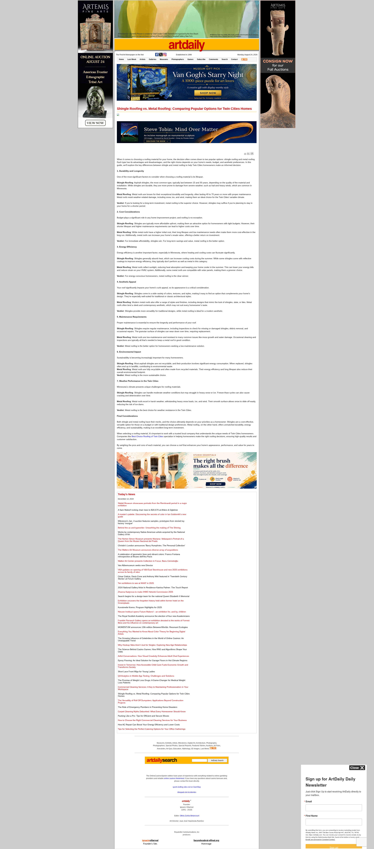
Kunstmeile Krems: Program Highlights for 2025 (140, 607)
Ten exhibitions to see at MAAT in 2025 (136, 583)
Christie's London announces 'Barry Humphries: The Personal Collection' (151, 545)
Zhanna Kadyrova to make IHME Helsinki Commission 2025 (145, 592)
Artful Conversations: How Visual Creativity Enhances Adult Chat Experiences (153, 656)
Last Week (131, 59)
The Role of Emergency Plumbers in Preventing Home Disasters (147, 707)
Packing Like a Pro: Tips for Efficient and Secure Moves (143, 716)
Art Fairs (217, 746)
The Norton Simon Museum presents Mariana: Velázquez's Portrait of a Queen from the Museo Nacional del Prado (151, 540)
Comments (213, 59)
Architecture (200, 743)
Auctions (209, 746)
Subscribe (201, 59)
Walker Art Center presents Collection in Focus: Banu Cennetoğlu (148, 561)
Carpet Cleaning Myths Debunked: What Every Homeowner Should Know (152, 711)
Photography (211, 743)
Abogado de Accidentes (186, 792)
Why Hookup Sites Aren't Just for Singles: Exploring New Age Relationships (152, 645)
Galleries (152, 59)
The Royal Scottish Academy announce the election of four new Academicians (154, 616)
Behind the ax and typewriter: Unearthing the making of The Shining (149, 528)
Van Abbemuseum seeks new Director (135, 565)
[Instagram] (165, 56)
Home (121, 59)
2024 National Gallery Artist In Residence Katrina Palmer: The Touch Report (153, 587)
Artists (142, 59)
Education (177, 749)
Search (225, 59)
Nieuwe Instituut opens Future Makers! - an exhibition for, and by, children (152, 612)
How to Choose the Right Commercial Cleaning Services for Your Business (152, 720)
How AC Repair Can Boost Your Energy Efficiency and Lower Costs (149, 724)
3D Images (195, 749)
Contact (234, 59)
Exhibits (168, 743)
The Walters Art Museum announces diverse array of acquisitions (148, 550)
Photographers (178, 59)
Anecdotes (161, 749)
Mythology (186, 749)
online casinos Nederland (174, 778)
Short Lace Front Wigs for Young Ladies (136, 671)
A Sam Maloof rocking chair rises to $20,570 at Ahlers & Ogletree (148, 510)
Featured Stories (198, 746)
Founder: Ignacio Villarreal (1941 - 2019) (186, 807)
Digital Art (191, 743)
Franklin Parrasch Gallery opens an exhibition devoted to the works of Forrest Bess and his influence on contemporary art (153, 621)
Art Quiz (169, 749)
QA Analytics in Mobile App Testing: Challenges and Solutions (146, 676)
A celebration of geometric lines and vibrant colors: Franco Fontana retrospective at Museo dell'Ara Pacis (149, 555)
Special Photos (172, 746)
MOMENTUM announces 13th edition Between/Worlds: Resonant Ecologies (153, 627)
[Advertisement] (223, 513)
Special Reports (185, 746)
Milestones (182, 743)
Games (190, 59)
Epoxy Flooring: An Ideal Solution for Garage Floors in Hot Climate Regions (152, 660)
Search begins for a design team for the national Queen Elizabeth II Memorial (153, 596)
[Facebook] (157, 56)
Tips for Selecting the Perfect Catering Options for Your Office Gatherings (151, 729)
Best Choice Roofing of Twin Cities (147, 436)
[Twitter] (161, 56)
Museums (164, 59)
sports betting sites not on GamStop (187, 787)
